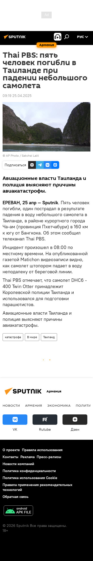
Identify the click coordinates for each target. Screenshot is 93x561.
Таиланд (49, 337)
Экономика (59, 405)
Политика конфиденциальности (29, 470)
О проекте (11, 450)
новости (11, 405)
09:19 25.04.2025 (17, 95)
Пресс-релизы (49, 456)
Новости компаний (18, 463)
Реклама (27, 456)
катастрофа (13, 337)
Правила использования (42, 450)
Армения (33, 405)
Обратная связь (15, 496)
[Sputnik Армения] (15, 38)
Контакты (10, 456)
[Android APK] (18, 511)
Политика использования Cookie (30, 477)
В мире (32, 337)
